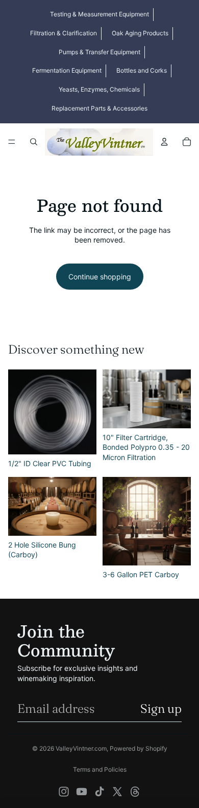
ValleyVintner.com (81, 748)
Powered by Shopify (138, 748)
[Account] (164, 141)
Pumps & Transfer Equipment (99, 52)
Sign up (161, 708)
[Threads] (135, 791)
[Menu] (11, 142)
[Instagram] (64, 791)
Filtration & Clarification (63, 33)
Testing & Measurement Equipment (99, 14)
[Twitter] (117, 791)
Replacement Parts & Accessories (99, 108)
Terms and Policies (100, 769)
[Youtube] (82, 791)
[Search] (33, 141)
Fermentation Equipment (67, 70)
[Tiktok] (99, 791)
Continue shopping (99, 276)
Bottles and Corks (141, 70)
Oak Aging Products (140, 33)
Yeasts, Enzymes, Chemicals (99, 89)
